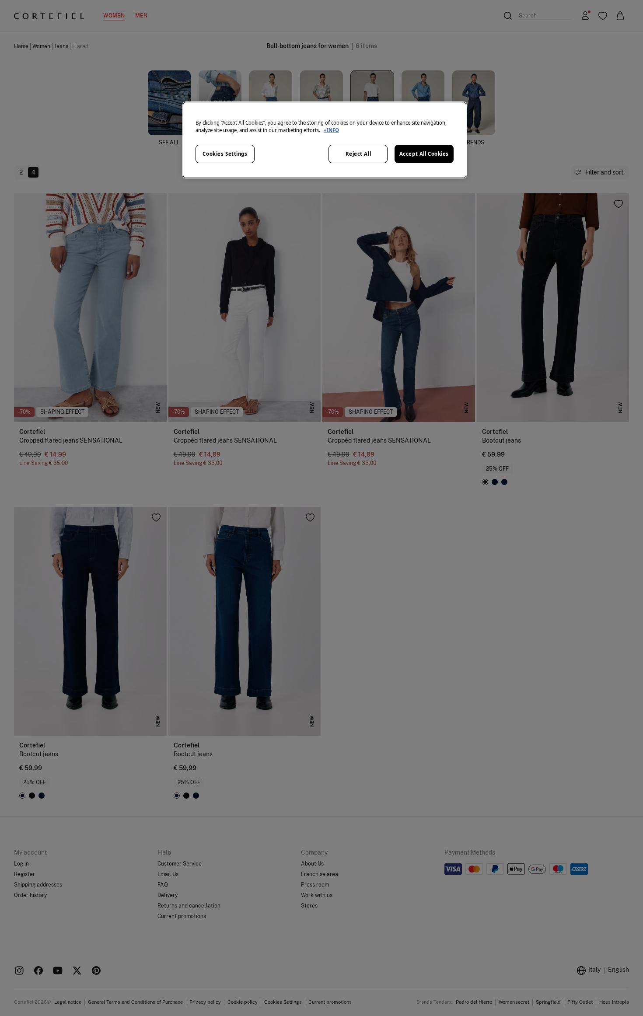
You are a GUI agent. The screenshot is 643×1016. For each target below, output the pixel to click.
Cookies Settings (225, 153)
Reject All (358, 153)
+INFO (331, 130)
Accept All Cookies (424, 153)
